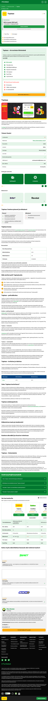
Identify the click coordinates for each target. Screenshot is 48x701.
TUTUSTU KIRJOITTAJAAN (24, 630)
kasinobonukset (31, 230)
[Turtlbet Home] (5, 2)
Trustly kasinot (32, 641)
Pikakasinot (3, 651)
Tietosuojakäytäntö (42, 647)
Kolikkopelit (4, 313)
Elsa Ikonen (10, 609)
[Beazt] (44, 565)
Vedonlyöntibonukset (24, 648)
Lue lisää (5, 58)
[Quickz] (44, 602)
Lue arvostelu (32, 517)
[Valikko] (45, 2)
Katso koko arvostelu (23, 94)
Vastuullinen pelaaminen (41, 642)
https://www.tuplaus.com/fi (39, 140)
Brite (3, 380)
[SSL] (19, 693)
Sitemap (40, 649)
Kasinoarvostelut (10, 6)
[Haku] (42, 2)
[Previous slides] (43, 186)
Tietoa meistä (41, 639)
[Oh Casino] (44, 583)
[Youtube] (6, 660)
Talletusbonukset (14, 641)
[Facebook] (2, 660)
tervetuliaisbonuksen (20, 230)
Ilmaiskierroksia (14, 648)
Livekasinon (4, 333)
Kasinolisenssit (42, 645)
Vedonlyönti (22, 639)
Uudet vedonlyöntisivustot (24, 642)
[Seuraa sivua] (21, 201)
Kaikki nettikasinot (4, 639)
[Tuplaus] (24, 111)
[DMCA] (16, 693)
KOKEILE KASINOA (24, 26)
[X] (9, 660)
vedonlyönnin (31, 345)
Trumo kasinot (32, 646)
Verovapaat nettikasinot (3, 649)
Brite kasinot (31, 643)
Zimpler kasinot (32, 639)
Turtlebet (3, 6)
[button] (24, 478)
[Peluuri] (2, 693)
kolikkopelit (15, 301)
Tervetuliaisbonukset (15, 643)
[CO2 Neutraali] (8, 693)
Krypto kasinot (32, 648)
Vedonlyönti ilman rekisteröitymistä (23, 646)
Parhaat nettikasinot (3, 642)
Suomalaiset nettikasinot (3, 646)
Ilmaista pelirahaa (14, 646)
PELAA (19, 514)
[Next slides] (46, 186)
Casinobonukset (14, 639)
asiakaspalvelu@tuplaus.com (34, 406)
